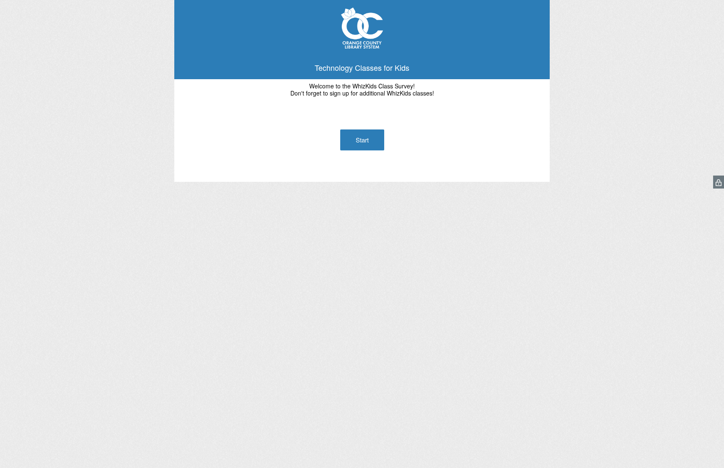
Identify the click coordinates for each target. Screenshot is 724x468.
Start (362, 139)
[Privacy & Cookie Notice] (718, 182)
